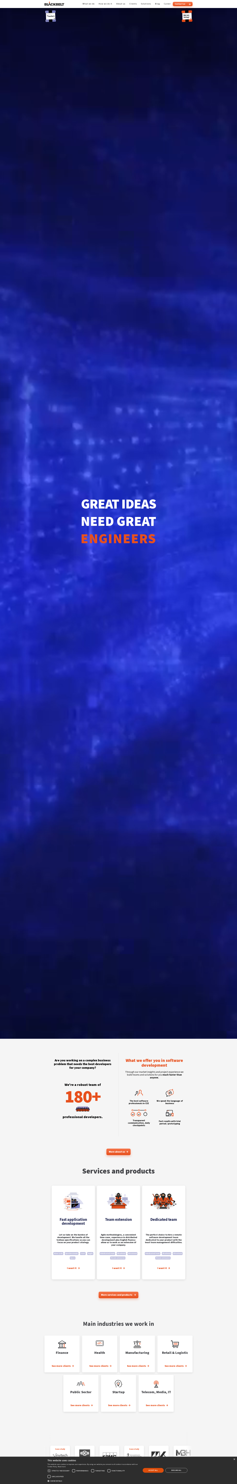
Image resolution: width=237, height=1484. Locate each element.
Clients (133, 4)
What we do (89, 4)
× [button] (234, 1459)
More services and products (117, 1295)
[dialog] (118, 1470)
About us (120, 4)
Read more (62, 1467)
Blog (157, 4)
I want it (72, 1268)
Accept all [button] (153, 1470)
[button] (93, 1480)
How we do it (105, 4)
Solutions (146, 4)
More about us (117, 1152)
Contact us (180, 4)
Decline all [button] (176, 1470)
